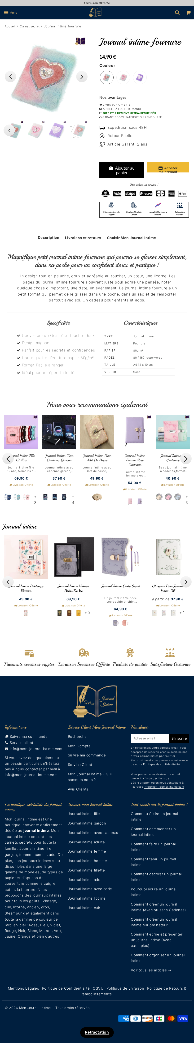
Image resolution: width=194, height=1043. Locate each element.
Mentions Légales (23, 988)
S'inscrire (179, 738)
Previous (10, 76)
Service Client (80, 764)
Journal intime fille (35, 848)
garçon (11, 854)
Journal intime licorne (87, 898)
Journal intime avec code (90, 889)
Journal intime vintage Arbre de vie (73, 588)
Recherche (77, 736)
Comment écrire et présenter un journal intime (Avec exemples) (156, 940)
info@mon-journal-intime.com (36, 749)
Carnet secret (30, 26)
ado (52, 854)
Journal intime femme (87, 851)
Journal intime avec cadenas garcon (59, 458)
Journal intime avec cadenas (93, 832)
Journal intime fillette (86, 870)
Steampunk (15, 913)
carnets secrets (18, 842)
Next (82, 76)
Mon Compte (79, 746)
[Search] (177, 12)
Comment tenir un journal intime (153, 862)
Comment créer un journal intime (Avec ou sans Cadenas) (158, 907)
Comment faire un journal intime (153, 847)
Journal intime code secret (120, 586)
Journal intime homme (87, 860)
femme (25, 854)
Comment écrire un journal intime (154, 816)
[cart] (188, 12)
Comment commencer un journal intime (153, 832)
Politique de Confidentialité (66, 988)
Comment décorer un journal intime (156, 877)
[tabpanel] (35, 130)
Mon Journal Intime (35, 1008)
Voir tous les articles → (151, 970)
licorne (19, 907)
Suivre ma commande (29, 736)
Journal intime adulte (86, 842)
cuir (47, 883)
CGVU (98, 988)
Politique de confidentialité (161, 764)
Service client (21, 742)
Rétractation (97, 1032)
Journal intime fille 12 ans (21, 458)
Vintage (49, 901)
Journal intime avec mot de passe (97, 458)
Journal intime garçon (87, 823)
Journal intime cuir (84, 908)
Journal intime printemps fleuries (26, 588)
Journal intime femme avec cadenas (135, 460)
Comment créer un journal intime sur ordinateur (154, 922)
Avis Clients (78, 789)
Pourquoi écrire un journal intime (153, 892)
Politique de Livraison (125, 988)
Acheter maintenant (168, 169)
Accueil (10, 26)
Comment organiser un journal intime (158, 958)
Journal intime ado (84, 879)
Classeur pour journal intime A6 (168, 588)
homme (40, 854)
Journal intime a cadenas (173, 458)
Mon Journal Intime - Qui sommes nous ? (90, 777)
